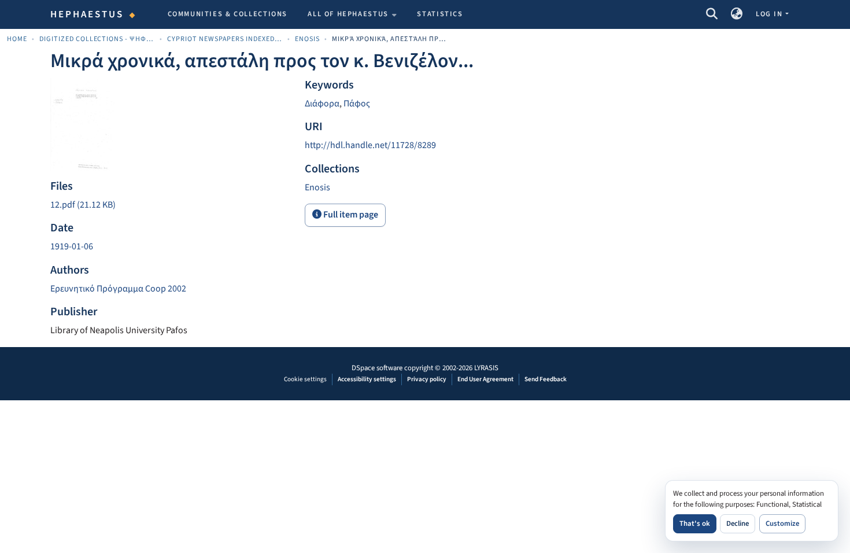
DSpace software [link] (377, 368)
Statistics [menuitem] (440, 14)
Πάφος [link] (356, 103)
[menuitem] (352, 14)
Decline (737, 523)
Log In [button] (770, 14)
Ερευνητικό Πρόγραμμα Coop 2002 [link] (118, 288)
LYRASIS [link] (486, 368)
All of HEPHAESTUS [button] (348, 14)
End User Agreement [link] (485, 379)
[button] (711, 14)
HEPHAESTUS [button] (87, 14)
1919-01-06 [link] (71, 246)
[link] (170, 205)
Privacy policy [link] (426, 379)
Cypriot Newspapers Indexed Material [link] (225, 39)
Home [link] (17, 39)
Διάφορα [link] (322, 103)
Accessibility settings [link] (367, 379)
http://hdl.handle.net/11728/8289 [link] (370, 145)
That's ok (694, 523)
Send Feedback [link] (545, 379)
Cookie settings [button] (305, 379)
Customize (782, 523)
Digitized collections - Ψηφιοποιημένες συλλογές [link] (97, 39)
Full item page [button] (349, 214)
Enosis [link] (307, 39)
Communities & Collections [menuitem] (228, 14)
